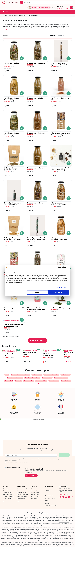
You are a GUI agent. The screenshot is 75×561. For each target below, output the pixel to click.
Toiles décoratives (47, 377)
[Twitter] (63, 497)
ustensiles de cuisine (26, 527)
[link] (14, 396)
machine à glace (32, 538)
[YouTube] (66, 497)
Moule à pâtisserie (37, 374)
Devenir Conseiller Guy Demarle (50, 499)
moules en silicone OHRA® (25, 520)
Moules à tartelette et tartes (14, 377)
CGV (18, 502)
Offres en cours (35, 496)
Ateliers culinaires (35, 490)
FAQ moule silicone (21, 492)
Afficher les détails (62, 287)
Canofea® (47, 490)
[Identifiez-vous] (54, 8)
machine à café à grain (18, 535)
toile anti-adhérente (64, 522)
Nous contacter (7, 498)
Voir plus (37, 384)
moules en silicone (39, 520)
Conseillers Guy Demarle (59, 517)
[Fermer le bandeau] (68, 267)
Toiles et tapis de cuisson (61, 377)
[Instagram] (72, 497)
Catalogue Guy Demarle (51, 505)
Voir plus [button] (5, 30)
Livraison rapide (7, 492)
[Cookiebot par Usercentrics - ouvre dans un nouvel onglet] (59, 267)
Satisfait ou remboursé (8, 496)
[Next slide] (70, 360)
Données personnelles (22, 494)
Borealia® (47, 494)
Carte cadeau (6, 490)
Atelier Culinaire (49, 519)
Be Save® (47, 492)
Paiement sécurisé (7, 494)
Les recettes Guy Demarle (49, 496)
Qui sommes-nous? (22, 489)
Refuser (37, 292)
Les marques (34, 498)
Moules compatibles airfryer (51, 374)
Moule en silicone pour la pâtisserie (20, 374)
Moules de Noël (9, 380)
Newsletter (34, 489)
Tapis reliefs (18, 380)
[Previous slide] (4, 360)
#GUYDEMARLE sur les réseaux (50, 502)
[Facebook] (60, 497)
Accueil (7, 374)
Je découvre (30, 475)
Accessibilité (20, 500)
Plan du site (6, 502)
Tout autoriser (58, 292)
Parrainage (5, 489)
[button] (22, 58)
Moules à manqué (65, 374)
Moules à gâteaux (65, 380)
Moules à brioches (28, 380)
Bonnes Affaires (35, 494)
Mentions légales (21, 498)
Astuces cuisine (35, 492)
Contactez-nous (63, 494)
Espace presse (20, 490)
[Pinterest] (69, 497)
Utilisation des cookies (22, 496)
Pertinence (61, 35)
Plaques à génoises (54, 380)
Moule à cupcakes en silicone (32, 377)
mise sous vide (12, 532)
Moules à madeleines (41, 380)
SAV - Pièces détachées (9, 500)
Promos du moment (36, 500)
